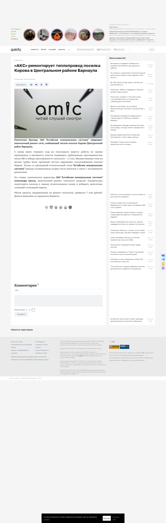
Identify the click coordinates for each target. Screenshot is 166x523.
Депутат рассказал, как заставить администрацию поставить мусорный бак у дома (127, 108)
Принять (106, 518)
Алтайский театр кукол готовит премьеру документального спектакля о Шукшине (126, 320)
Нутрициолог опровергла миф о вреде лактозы (125, 246)
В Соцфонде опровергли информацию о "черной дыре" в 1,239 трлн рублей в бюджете (125, 118)
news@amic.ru (81, 355)
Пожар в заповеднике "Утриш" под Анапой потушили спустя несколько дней (127, 253)
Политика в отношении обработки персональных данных (30, 359)
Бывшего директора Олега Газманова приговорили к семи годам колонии (125, 136)
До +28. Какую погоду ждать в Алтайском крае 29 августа (126, 83)
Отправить (21, 314)
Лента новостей (117, 58)
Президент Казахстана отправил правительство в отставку (123, 143)
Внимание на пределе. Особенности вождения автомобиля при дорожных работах (125, 65)
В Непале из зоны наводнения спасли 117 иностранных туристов (126, 260)
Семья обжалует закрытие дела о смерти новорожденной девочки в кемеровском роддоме (126, 214)
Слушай (52, 49)
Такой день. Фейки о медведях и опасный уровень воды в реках (126, 91)
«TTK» (39, 378)
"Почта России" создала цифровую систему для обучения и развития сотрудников (127, 267)
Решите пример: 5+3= (23, 310)
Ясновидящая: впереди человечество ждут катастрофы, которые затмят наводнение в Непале (127, 127)
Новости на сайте (17, 342)
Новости (34, 49)
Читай (43, 49)
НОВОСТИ (18, 60)
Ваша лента (120, 49)
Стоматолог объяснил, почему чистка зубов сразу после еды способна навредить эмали (127, 231)
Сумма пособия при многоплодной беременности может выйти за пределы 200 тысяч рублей (127, 205)
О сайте (38, 347)
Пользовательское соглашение (21, 344)
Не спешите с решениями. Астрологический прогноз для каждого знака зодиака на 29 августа (127, 75)
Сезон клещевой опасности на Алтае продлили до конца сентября (124, 239)
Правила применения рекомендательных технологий (28, 357)
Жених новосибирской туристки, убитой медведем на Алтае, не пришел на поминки (127, 223)
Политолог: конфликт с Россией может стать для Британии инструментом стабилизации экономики (125, 99)
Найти (152, 49)
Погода (13, 347)
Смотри (61, 49)
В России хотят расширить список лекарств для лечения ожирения (127, 195)
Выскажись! (21, 85)
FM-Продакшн (40, 342)
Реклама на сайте (42, 344)
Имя (16, 290)
